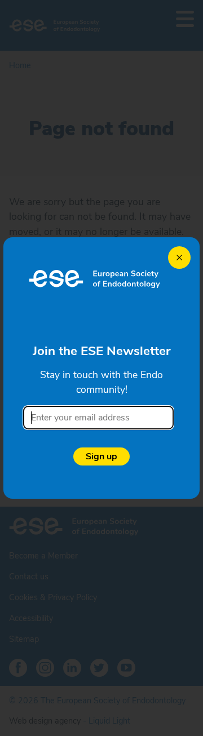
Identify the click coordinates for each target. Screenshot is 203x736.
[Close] (179, 257)
